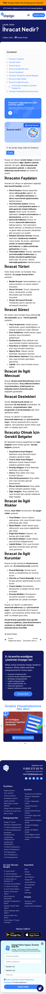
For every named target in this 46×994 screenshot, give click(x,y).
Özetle (10, 153)
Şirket (11, 25)
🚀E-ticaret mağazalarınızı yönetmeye (23, 8)
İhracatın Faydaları (16, 59)
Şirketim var (10, 966)
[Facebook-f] (37, 778)
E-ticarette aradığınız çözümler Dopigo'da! (24, 86)
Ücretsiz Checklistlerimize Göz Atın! (23, 91)
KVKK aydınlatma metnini (15, 980)
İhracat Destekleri (16, 72)
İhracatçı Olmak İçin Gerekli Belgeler (23, 76)
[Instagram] (30, 778)
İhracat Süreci (15, 66)
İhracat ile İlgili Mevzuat (18, 69)
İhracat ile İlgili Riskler (17, 79)
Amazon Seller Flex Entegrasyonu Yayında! (23, 3)
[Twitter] (41, 778)
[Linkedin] (33, 778)
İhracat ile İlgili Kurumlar (19, 82)
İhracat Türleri (15, 62)
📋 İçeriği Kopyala (32, 125)
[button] (28, 15)
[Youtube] (26, 778)
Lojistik (5, 25)
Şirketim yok (10, 970)
